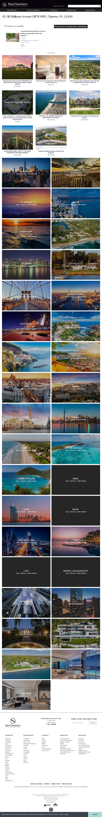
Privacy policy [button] (64, 814)
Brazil (6, 779)
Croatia (7, 767)
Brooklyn (7, 752)
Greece (7, 764)
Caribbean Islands (10, 774)
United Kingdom (9, 754)
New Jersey (8, 749)
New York (26, 745)
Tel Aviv (25, 759)
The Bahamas (8, 772)
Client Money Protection (51, 801)
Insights (62, 743)
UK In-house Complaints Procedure (51, 798)
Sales (17, 174)
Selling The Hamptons (65, 749)
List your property (64, 738)
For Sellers (81, 740)
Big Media (63, 747)
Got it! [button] (95, 814)
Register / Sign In (59, 6)
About (43, 738)
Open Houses (32, 174)
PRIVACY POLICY (67, 784)
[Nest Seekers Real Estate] (13, 4)
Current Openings (46, 749)
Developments (33, 10)
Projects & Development (66, 740)
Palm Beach (8, 747)
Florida (25, 749)
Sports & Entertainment (84, 745)
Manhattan (8, 738)
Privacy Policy (45, 750)
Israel (6, 775)
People (43, 740)
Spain (6, 762)
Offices (43, 743)
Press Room (45, 745)
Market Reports (82, 754)
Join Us (43, 747)
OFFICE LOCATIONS (36, 784)
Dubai (6, 777)
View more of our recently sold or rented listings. (71, 26)
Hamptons (7, 740)
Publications (63, 754)
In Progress (26, 738)
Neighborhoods (82, 750)
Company (54, 10)
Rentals (23, 174)
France (7, 757)
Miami (6, 743)
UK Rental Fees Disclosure (51, 802)
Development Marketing (30, 743)
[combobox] (83, 6)
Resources (90, 10)
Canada (7, 769)
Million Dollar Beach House (67, 750)
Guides (80, 749)
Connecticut (8, 750)
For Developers (82, 743)
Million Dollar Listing (65, 752)
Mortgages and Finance (84, 752)
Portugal (7, 760)
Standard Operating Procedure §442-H (51, 797)
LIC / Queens (8, 755)
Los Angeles (8, 742)
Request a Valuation (65, 742)
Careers (44, 742)
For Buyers (81, 738)
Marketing (71, 10)
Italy (6, 759)
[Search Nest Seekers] (99, 6)
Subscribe (92, 723)
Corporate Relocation (84, 747)
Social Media (63, 745)
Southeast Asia (9, 780)
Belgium (7, 765)
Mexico (7, 770)
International (27, 740)
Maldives (26, 762)
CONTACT (47, 784)
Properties (11, 10)
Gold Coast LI (8, 745)
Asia (25, 760)
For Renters (81, 742)
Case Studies (27, 742)
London (25, 747)
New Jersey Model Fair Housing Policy (51, 799)
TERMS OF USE (56, 784)
